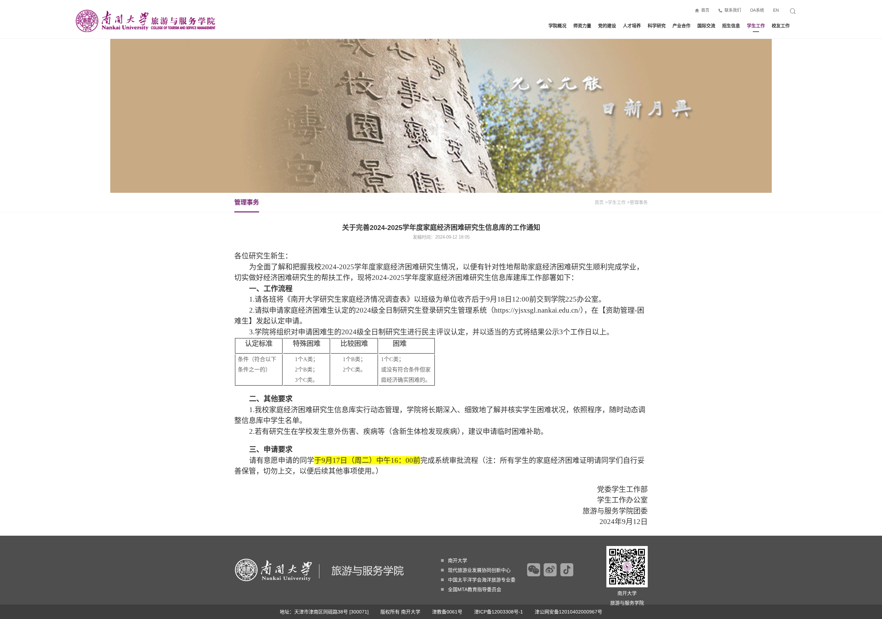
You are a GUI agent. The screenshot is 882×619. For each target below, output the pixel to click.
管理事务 (246, 202)
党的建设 (607, 25)
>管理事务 (637, 202)
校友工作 (781, 25)
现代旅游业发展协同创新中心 (479, 570)
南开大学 (457, 560)
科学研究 (657, 25)
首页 (705, 10)
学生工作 (756, 25)
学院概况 (557, 25)
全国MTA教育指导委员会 (474, 589)
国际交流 (706, 25)
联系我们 (733, 10)
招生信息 (731, 25)
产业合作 (681, 25)
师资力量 (582, 25)
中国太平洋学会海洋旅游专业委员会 (486, 580)
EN (776, 10)
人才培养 (632, 25)
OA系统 (757, 10)
